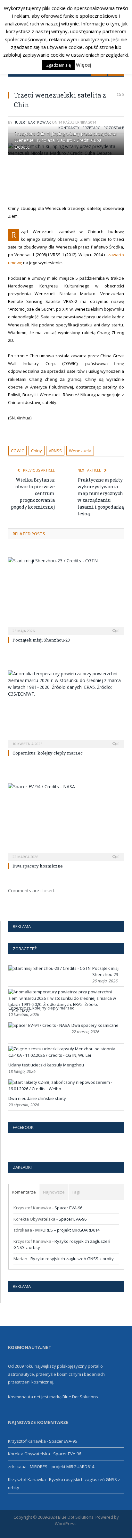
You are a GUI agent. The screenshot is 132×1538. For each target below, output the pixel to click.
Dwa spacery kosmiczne (37, 866)
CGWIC (17, 451)
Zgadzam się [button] (58, 65)
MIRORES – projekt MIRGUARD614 (67, 1230)
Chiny (36, 451)
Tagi (76, 1192)
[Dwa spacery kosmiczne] (66, 821)
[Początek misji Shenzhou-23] (66, 595)
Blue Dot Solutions (80, 1397)
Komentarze (24, 1192)
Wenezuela (80, 451)
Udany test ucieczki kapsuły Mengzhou (46, 1065)
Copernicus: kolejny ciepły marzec (47, 753)
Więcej (83, 64)
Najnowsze (54, 1192)
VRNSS (55, 451)
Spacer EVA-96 (68, 1208)
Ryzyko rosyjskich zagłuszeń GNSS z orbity (72, 1258)
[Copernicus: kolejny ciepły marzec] (66, 708)
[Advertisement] (70, 180)
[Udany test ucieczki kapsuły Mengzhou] (65, 1055)
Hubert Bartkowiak (32, 122)
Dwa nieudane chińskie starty (37, 1098)
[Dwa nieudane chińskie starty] (65, 1089)
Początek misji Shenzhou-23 (41, 640)
